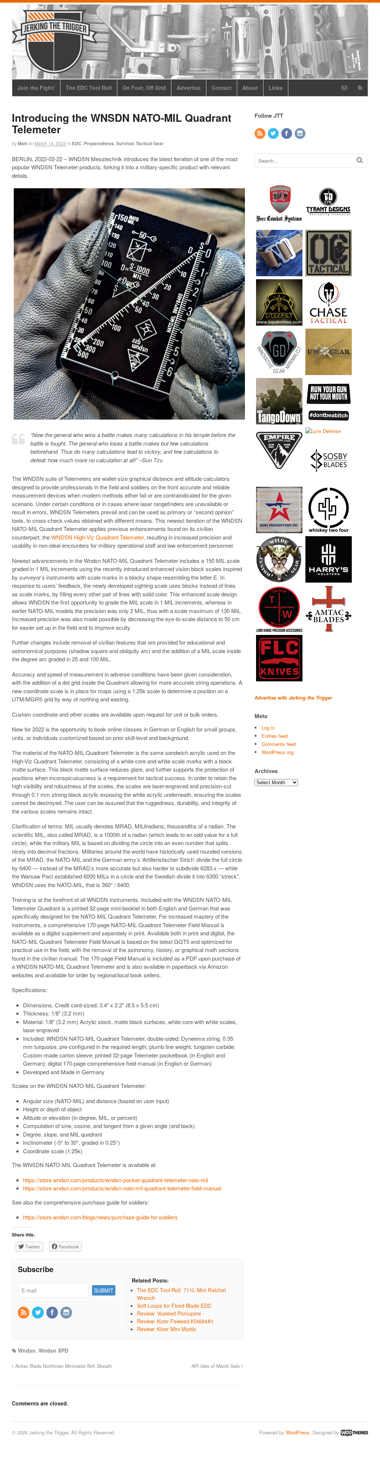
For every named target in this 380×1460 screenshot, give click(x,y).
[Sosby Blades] (328, 480)
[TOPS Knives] (279, 321)
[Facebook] (52, 1312)
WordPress (297, 1432)
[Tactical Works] (279, 628)
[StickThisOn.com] (328, 420)
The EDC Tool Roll (89, 87)
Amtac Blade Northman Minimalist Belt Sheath (63, 1366)
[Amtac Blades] (328, 628)
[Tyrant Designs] (328, 223)
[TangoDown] (279, 420)
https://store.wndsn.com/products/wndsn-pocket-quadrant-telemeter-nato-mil (115, 1180)
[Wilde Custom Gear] (279, 579)
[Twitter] (38, 1312)
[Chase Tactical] (328, 321)
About (250, 87)
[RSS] (24, 1312)
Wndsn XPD (53, 1350)
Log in (268, 727)
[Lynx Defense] (323, 430)
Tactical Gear (150, 143)
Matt (22, 143)
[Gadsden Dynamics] (279, 371)
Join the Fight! (36, 87)
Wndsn (27, 1350)
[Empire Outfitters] (279, 469)
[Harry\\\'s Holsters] (328, 579)
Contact (222, 87)
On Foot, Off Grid (144, 87)
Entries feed (275, 735)
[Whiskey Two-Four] (328, 529)
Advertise (189, 87)
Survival (125, 143)
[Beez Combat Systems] (279, 223)
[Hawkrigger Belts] (279, 272)
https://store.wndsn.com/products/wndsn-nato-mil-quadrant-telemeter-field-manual (122, 1188)
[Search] (360, 160)
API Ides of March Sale (216, 1366)
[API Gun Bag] (279, 529)
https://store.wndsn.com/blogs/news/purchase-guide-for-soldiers (100, 1217)
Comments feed (279, 743)
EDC (77, 143)
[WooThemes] (354, 1432)
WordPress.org (278, 752)
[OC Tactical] (328, 272)
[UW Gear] (328, 371)
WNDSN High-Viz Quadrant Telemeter (97, 537)
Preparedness (99, 143)
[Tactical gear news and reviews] (54, 69)
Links (276, 87)
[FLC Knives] (279, 677)
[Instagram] (66, 1312)
